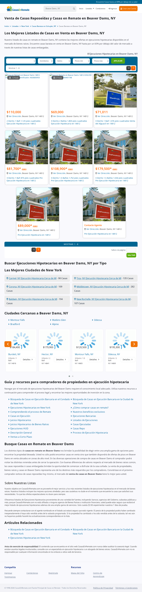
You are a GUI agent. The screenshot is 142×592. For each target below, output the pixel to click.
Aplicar (118, 61)
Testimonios (10, 577)
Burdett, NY (14, 354)
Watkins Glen (59, 319)
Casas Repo (79, 428)
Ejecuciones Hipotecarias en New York (30, 407)
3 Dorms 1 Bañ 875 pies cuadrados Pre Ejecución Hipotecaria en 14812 (25, 179)
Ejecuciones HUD (19, 428)
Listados (89, 8)
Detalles (27, 359)
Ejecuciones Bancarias (84, 415)
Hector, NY (47, 354)
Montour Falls (17, 319)
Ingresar (113, 8)
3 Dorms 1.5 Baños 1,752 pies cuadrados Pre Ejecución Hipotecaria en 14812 (70, 179)
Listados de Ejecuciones (85, 420)
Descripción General (21, 432)
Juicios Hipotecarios (20, 420)
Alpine (55, 324)
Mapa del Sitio (77, 573)
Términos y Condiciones (126, 588)
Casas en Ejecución (20, 415)
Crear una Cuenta (129, 8)
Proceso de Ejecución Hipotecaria (90, 432)
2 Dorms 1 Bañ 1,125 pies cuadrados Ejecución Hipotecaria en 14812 (23, 122)
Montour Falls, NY (84, 354)
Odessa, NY (114, 354)
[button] (69, 376)
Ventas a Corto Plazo (21, 436)
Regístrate (53, 573)
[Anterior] (128, 68)
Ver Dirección (15, 116)
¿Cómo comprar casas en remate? (90, 407)
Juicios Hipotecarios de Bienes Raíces (29, 424)
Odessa (98, 319)
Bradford (15, 324)
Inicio (81, 8)
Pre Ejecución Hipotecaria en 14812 (34, 235)
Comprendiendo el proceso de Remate (30, 411)
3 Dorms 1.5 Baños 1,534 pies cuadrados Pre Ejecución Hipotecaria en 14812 (114, 179)
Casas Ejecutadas (82, 424)
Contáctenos (100, 8)
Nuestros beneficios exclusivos (89, 411)
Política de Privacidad (103, 588)
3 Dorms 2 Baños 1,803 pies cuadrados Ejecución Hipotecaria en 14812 (69, 122)
